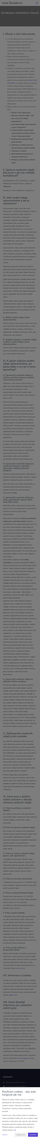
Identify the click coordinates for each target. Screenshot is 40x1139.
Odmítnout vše (21, 1135)
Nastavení (4, 1135)
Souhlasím (33, 1135)
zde (14, 1130)
